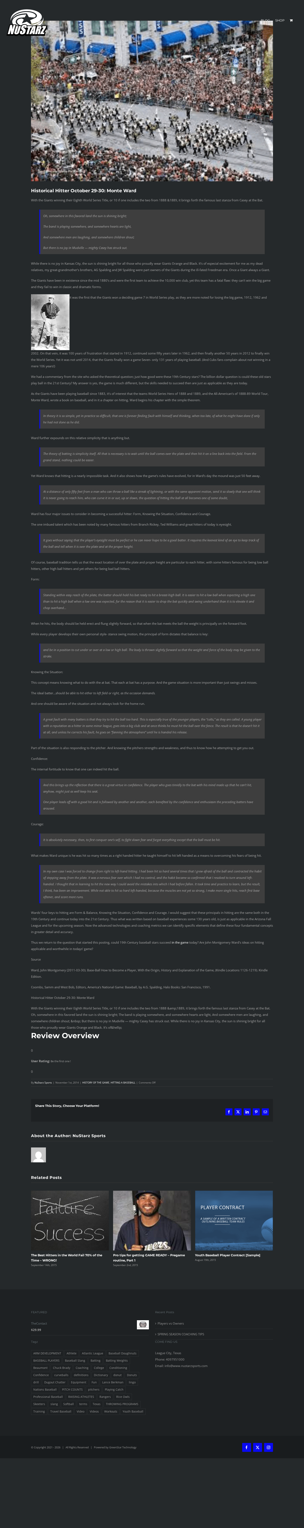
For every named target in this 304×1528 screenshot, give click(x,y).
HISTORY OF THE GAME (95, 1082)
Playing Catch (114, 1389)
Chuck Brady (61, 1368)
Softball (68, 1404)
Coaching (82, 1368)
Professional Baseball (48, 1397)
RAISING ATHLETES (81, 1397)
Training (39, 1411)
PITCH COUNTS (72, 1389)
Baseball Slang (75, 1360)
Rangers (105, 1397)
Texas (97, 1404)
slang (54, 1404)
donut (117, 1375)
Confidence (41, 1375)
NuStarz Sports (43, 1082)
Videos (94, 1411)
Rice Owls (123, 1397)
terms (83, 1404)
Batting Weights (117, 1360)
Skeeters (39, 1404)
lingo (132, 1382)
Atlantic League (92, 1353)
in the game (180, 942)
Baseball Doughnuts (122, 1353)
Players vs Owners (171, 1323)
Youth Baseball (133, 1411)
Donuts (132, 1375)
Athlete (72, 1353)
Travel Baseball (60, 1411)
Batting (96, 1360)
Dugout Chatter (55, 1382)
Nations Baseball (45, 1389)
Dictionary (101, 1375)
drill (36, 1382)
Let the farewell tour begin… (218, 1255)
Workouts (110, 1411)
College (99, 1368)
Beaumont (40, 1368)
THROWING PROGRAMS (122, 1404)
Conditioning (118, 1368)
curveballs (61, 1375)
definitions (81, 1375)
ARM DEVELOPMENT (47, 1353)
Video (80, 1411)
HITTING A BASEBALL (123, 1082)
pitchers (93, 1389)
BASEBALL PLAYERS (46, 1360)
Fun (94, 1382)
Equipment (78, 1382)
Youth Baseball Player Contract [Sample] (145, 1255)
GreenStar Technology (122, 1447)
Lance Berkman (112, 1382)
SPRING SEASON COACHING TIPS (181, 1334)
